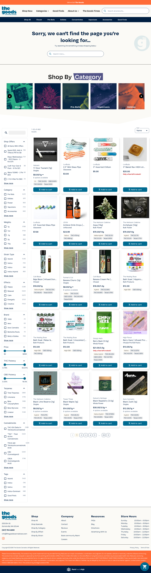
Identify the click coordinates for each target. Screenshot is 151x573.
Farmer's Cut (68, 277)
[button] (6, 132)
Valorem (36, 165)
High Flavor (127, 337)
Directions (95, 528)
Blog (92, 524)
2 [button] (81, 435)
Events (64, 532)
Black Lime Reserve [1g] (44, 402)
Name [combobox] (139, 130)
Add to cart (46, 189)
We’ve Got (75, 2)
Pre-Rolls (76, 107)
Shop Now (27, 10)
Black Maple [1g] (70, 402)
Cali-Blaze (37, 277)
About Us (72, 10)
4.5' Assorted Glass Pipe (44, 225)
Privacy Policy (134, 547)
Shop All (19, 107)
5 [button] (94, 435)
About (63, 520)
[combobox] (127, 11)
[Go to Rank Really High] (75, 569)
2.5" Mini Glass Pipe (72, 167)
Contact (64, 524)
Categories (41, 10)
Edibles (131, 107)
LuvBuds (66, 164)
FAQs (93, 520)
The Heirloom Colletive (101, 222)
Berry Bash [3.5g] (101, 341)
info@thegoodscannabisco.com (14, 534)
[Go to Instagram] (3, 538)
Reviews (64, 528)
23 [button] (104, 435)
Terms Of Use (145, 547)
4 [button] (90, 435)
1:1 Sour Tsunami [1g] (42, 168)
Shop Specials (36, 524)
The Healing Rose (129, 277)
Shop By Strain (37, 535)
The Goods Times (91, 10)
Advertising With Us (99, 532)
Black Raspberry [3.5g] (103, 401)
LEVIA (65, 222)
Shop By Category (38, 528)
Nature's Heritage (100, 398)
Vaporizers (104, 107)
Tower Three (68, 399)
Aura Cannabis (128, 399)
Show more (8, 183)
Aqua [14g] (98, 225)
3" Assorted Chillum (102, 167)
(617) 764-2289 (8, 530)
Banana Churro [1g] (71, 280)
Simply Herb (98, 338)
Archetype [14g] (130, 225)
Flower (47, 107)
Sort (138, 128)
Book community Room (70, 535)
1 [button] (76, 435)
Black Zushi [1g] (130, 402)
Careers (64, 539)
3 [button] (85, 435)
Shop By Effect (37, 532)
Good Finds (58, 10)
